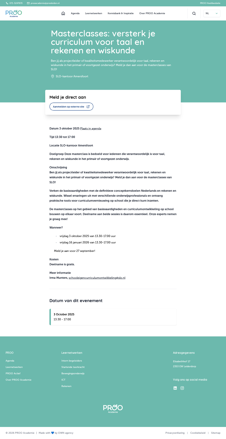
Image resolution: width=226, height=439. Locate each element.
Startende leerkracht (73, 367)
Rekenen (66, 386)
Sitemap (215, 433)
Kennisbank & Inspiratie (121, 13)
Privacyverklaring (175, 433)
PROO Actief (13, 373)
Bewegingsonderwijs (72, 373)
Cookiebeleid (197, 433)
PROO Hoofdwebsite (210, 3)
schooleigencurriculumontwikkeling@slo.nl (97, 277)
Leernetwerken (93, 13)
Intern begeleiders (71, 360)
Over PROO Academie (152, 13)
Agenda (75, 13)
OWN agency (65, 433)
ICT (63, 380)
